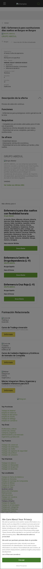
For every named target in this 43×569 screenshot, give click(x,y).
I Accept (21, 560)
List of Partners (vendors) (11, 554)
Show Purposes (21, 566)
